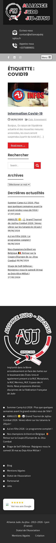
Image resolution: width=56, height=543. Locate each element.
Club (30, 119)
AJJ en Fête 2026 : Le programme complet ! (29, 428)
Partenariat (13, 481)
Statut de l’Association (19, 475)
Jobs (9, 486)
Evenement (40, 119)
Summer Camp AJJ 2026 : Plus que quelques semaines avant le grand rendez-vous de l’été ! (25, 206)
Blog (9, 465)
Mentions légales (16, 470)
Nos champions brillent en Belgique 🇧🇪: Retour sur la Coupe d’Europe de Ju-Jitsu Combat (26, 437)
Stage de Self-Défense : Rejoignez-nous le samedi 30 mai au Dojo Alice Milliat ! (25, 269)
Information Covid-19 (25, 113)
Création (39, 535)
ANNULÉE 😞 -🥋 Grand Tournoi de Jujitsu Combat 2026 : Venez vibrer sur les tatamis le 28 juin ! (25, 223)
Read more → (18, 145)
